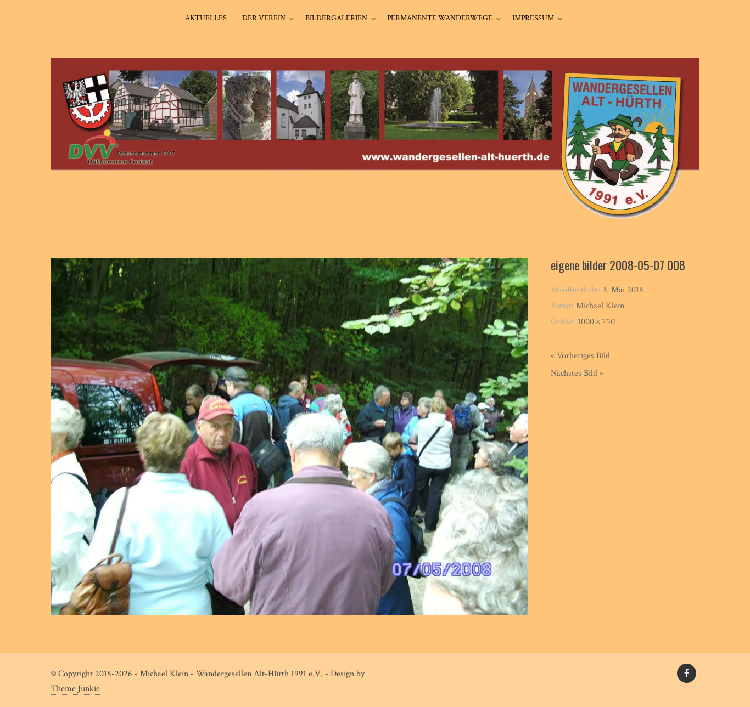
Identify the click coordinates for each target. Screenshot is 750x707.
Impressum (533, 18)
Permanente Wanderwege (439, 18)
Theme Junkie (75, 688)
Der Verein (264, 18)
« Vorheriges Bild (580, 355)
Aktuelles (206, 18)
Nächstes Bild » (577, 373)
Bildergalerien (336, 18)
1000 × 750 (596, 321)
